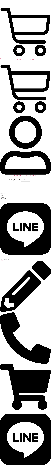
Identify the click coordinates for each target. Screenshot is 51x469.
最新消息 (27, 175)
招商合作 (33, 175)
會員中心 (36, 175)
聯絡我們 (33, 59)
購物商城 (23, 59)
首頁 (17, 59)
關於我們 (20, 59)
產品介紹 (27, 59)
